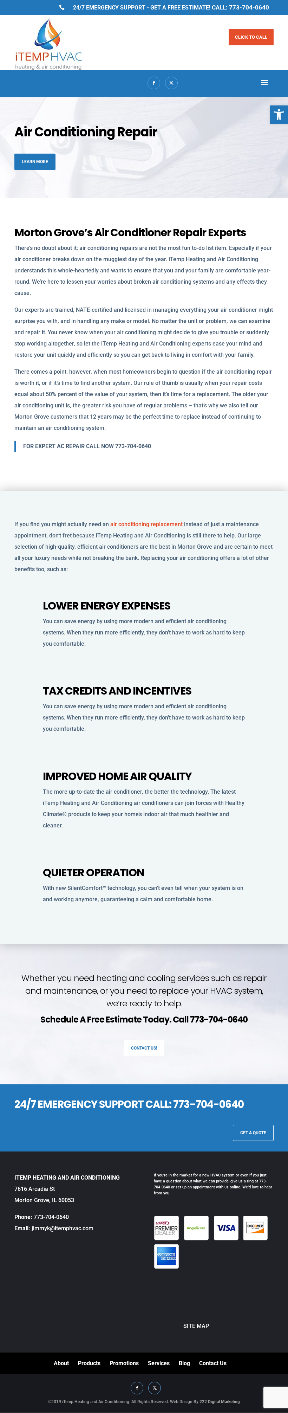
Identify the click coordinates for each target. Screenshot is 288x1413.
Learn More (35, 161)
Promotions (124, 1363)
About (61, 1363)
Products (89, 1363)
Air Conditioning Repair (85, 132)
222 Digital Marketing (219, 1401)
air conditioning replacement (147, 524)
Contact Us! (144, 1048)
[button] (279, 114)
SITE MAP (181, 1326)
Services (159, 1363)
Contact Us (213, 1363)
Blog (184, 1363)
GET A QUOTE (253, 1132)
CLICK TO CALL (251, 37)
